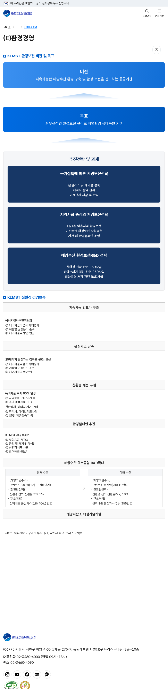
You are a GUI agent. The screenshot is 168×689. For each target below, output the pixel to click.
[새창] (7, 674)
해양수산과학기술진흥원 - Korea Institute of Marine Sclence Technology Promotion (17, 13)
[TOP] (156, 50)
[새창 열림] (11, 685)
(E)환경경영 (30, 27)
